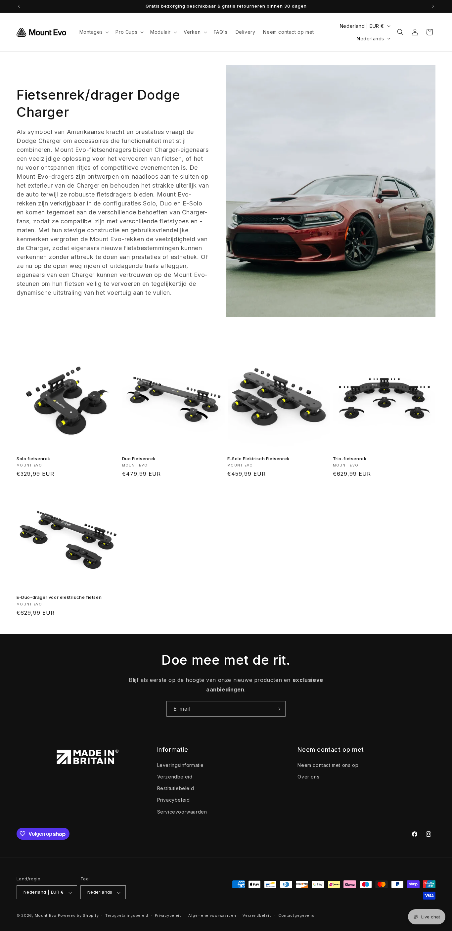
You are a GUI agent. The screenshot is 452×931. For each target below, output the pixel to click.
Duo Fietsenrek (139, 458)
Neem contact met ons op (327, 765)
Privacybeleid (173, 800)
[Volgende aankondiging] (433, 6)
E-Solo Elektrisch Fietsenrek (258, 458)
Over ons (308, 776)
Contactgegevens (296, 915)
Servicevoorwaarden (182, 811)
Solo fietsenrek (33, 458)
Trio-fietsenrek (350, 458)
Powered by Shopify (78, 915)
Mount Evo (46, 915)
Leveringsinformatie (180, 765)
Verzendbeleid (175, 776)
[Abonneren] (278, 709)
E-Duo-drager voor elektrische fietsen (59, 597)
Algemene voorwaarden (212, 915)
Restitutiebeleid (175, 788)
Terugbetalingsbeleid (126, 915)
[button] (93, 32)
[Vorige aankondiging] (19, 6)
